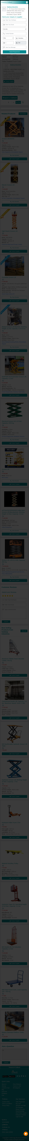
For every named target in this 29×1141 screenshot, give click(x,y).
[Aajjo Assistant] (26, 1134)
